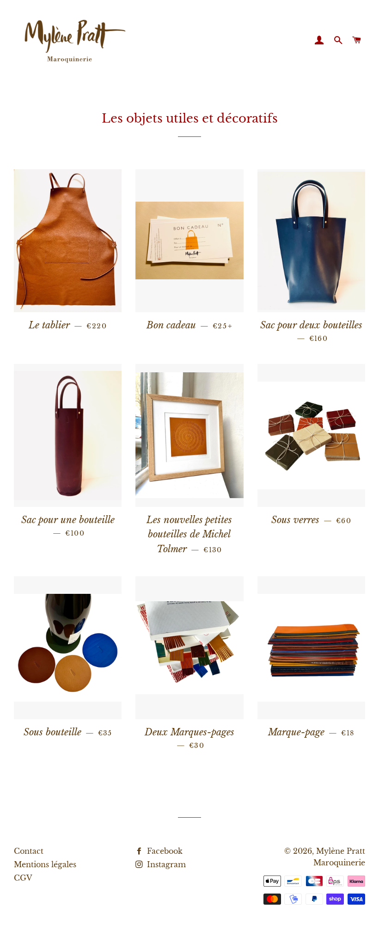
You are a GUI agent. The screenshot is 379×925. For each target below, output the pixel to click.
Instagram (165, 864)
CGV (23, 877)
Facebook (164, 851)
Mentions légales (45, 864)
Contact (28, 851)
